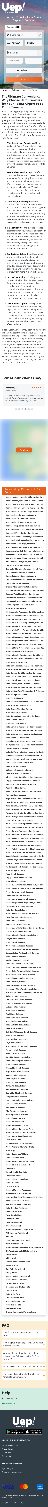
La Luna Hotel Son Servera (17, 748)
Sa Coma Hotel (12, 1265)
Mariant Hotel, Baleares (16, 1075)
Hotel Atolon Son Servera (16, 662)
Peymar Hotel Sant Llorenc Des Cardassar (23, 791)
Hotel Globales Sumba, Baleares (19, 978)
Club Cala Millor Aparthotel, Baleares (21, 1032)
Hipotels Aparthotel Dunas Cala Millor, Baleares (26, 928)
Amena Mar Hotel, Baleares (17, 1068)
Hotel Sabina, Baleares (15, 921)
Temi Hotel (10, 1168)
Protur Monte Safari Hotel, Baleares (21, 899)
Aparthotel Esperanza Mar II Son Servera (23, 526)
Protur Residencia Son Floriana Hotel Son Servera (27, 842)
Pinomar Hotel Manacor (16, 795)
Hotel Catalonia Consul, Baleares (19, 1003)
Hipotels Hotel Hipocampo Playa (19, 1129)
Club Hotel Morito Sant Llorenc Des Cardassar (25, 579)
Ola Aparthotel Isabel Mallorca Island (21, 1251)
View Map (24, 450)
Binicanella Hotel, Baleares (17, 1089)
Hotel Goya (10, 1150)
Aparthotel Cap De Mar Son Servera (21, 515)
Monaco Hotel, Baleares (16, 1104)
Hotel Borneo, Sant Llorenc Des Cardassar (23, 673)
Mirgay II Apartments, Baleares (19, 877)
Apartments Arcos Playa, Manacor (20, 544)
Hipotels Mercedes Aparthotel (18, 1190)
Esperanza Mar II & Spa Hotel (18, 1287)
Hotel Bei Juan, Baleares (16, 1082)
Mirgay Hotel (11, 1272)
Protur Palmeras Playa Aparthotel (20, 1147)
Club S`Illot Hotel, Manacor (17, 583)
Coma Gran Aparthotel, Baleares (19, 906)
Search (24, 79)
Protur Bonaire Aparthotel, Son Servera (22, 831)
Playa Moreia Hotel (14, 1222)
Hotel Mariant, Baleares (16, 1039)
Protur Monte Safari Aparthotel (19, 1136)
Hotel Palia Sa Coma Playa (17, 1179)
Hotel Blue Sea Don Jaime (16, 1208)
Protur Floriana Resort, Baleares (19, 946)
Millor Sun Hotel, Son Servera (18, 773)
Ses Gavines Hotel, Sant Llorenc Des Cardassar (25, 867)
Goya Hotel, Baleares (14, 1043)
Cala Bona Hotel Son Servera (18, 565)
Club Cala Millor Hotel (15, 1297)
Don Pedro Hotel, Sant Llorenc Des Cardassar (25, 590)
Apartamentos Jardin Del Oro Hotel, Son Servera (26, 500)
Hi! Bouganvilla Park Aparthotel (19, 1143)
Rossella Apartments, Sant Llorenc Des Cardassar (26, 856)
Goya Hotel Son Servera (16, 608)
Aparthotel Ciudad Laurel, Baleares (20, 974)
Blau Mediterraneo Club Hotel (18, 1204)
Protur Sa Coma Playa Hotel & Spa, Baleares (24, 888)
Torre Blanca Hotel (13, 1139)
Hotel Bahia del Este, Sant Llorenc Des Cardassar (26, 666)
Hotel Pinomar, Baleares (16, 1064)
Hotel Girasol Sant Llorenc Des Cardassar (23, 680)
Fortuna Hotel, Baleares (16, 1050)
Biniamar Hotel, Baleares (16, 996)
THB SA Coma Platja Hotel (17, 1233)
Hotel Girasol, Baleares (15, 942)
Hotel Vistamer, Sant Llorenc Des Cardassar (24, 734)
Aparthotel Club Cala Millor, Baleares (21, 1046)
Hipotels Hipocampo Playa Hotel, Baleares (23, 903)
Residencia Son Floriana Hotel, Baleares (22, 953)
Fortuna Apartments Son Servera (20, 605)
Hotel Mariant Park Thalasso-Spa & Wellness (24, 1197)
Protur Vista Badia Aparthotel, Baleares (22, 913)
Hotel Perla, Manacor (15, 698)
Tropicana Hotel (12, 1186)
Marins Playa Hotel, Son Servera (19, 763)
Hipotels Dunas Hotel (15, 1122)
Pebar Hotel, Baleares (15, 874)
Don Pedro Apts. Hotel (15, 1269)
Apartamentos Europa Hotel (18, 1276)
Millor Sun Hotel (12, 1218)
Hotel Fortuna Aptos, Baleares (18, 1061)
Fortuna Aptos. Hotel (15, 1283)
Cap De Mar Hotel (13, 1175)
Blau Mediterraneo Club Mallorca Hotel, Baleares (26, 992)
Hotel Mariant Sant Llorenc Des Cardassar (23, 687)
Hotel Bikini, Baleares (15, 1035)
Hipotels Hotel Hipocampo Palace (20, 1161)
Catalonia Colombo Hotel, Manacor (20, 572)
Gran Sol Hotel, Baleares (16, 881)
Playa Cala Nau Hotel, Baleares (19, 917)
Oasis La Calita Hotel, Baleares (18, 1025)
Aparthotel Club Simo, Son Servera (20, 518)
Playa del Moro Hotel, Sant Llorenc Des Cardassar (27, 802)
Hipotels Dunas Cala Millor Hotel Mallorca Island (26, 1247)
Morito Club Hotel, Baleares (17, 960)
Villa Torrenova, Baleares (16, 1111)
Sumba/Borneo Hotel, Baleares (19, 999)
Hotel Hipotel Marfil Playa (17, 1154)
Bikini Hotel (11, 1258)
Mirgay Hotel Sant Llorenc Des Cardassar (23, 780)
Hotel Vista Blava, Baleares (17, 1017)
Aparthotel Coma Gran (15, 1301)
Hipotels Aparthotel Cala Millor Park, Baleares (25, 885)
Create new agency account (12, 1472)
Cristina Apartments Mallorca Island (21, 1312)
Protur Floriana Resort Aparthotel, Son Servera (25, 827)
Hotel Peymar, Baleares (15, 1078)
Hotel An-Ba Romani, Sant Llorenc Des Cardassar (26, 658)
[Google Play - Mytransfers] (15, 1432)
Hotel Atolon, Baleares (15, 1010)
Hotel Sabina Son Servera (16, 712)
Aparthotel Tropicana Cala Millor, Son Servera (25, 540)
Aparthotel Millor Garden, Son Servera (22, 533)
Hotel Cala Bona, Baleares (16, 910)
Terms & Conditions (10, 1445)
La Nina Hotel (11, 1290)
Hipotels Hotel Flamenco (16, 1279)
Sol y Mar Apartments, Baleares (19, 1057)
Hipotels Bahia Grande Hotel (18, 1165)
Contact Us (6, 1456)
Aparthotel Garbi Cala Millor (17, 1201)
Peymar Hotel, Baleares (15, 1053)
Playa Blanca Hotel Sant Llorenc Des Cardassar (25, 798)
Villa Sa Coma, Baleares (15, 1107)
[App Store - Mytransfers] (33, 1432)
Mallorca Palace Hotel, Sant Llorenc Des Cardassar (27, 755)
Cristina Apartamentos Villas (18, 1262)
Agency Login (7, 1468)
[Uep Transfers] (13, 8)
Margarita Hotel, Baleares (16, 1096)
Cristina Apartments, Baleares (18, 931)
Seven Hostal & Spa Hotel (16, 1172)
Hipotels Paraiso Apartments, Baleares (22, 935)
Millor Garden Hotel (14, 1211)
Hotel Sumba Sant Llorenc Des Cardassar (23, 716)
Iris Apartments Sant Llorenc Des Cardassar (24, 745)
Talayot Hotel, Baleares (15, 938)
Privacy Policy (7, 1449)
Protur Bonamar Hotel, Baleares (19, 892)
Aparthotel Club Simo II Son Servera (21, 522)
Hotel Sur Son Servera (15, 719)
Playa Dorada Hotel (14, 1215)
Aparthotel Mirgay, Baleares (17, 1021)
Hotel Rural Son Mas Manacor (18, 705)
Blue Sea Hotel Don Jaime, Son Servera (22, 562)
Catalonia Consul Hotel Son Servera (21, 576)
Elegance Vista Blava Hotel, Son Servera (22, 594)
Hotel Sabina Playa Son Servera (19, 709)
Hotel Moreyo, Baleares (15, 870)
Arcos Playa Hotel (13, 1226)
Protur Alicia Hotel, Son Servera (19, 820)
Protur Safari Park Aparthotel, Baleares (22, 949)
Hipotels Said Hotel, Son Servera (19, 651)
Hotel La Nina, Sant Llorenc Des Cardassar (23, 684)
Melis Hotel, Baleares (14, 1028)
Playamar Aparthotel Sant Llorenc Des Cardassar (26, 813)
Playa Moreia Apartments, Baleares (20, 985)
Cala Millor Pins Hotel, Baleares (19, 1093)
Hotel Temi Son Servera (16, 723)
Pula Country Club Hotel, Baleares (20, 1100)
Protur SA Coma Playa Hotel (18, 1240)
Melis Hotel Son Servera (16, 766)
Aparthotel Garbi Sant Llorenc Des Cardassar (24, 529)
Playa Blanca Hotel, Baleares (18, 1071)
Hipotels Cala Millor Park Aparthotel (21, 1132)
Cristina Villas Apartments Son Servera (22, 587)
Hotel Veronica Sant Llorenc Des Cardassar (24, 727)
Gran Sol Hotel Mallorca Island (18, 1193)
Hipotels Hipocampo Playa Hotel (19, 1229)
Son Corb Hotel (12, 1183)
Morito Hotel (11, 1254)
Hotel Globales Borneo (15, 1118)
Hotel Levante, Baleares (16, 956)
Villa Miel (9, 1236)
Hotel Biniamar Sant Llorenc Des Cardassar (24, 669)
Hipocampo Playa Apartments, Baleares (22, 989)
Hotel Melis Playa (13, 1294)
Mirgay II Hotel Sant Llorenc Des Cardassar (24, 777)
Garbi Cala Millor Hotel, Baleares (19, 964)
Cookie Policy (7, 1452)
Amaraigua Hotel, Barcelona (17, 1114)
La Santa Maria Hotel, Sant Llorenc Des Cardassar (26, 752)
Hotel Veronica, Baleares (16, 982)
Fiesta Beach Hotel (13, 1308)
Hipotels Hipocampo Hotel (17, 1125)
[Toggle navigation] (45, 8)
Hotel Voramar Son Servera (17, 737)
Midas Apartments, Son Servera (19, 770)
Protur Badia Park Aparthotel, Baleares (22, 971)
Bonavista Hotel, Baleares (16, 1086)
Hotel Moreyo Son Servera (17, 694)
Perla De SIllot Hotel (14, 1244)
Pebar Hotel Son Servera (16, 788)
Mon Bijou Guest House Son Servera (21, 784)
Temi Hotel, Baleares (14, 1014)
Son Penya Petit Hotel (15, 1157)
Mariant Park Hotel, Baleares (18, 924)
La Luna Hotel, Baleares (16, 1007)
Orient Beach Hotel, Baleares (18, 895)
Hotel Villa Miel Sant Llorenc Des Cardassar (24, 730)
